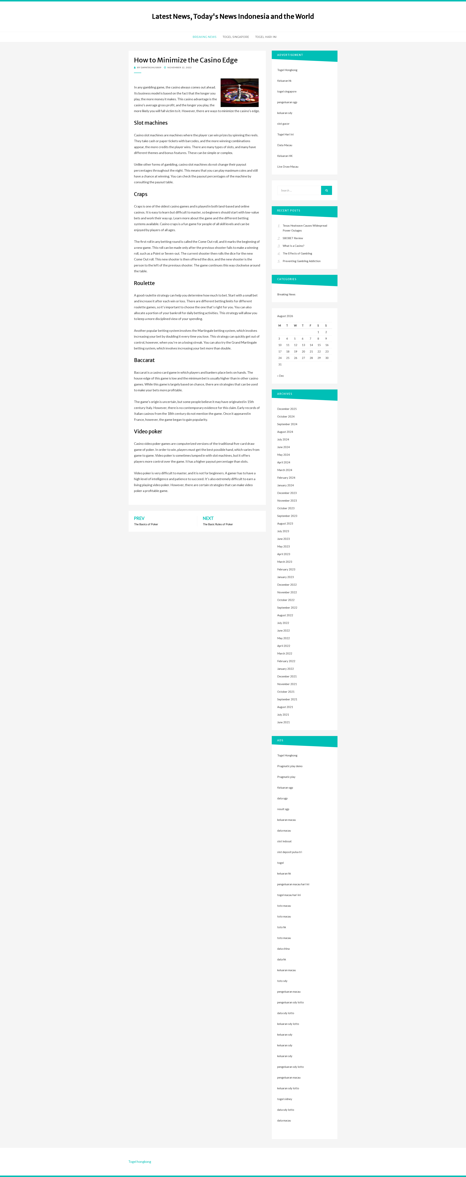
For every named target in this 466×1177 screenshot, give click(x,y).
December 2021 (287, 676)
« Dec (280, 375)
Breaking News (204, 37)
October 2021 (286, 691)
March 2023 (284, 561)
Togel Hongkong (287, 70)
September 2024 (287, 424)
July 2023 (283, 531)
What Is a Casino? (293, 245)
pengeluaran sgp (287, 102)
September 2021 (287, 699)
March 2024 (284, 470)
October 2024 (286, 416)
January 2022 (285, 668)
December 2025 (287, 408)
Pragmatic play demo (290, 766)
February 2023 (286, 569)
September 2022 (287, 607)
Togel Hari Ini (266, 37)
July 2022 (283, 622)
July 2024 (283, 439)
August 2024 (285, 431)
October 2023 (286, 508)
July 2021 (283, 714)
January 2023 (285, 577)
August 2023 (285, 523)
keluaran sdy (284, 112)
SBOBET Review (293, 238)
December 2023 (287, 492)
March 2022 (284, 653)
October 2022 (286, 600)
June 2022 (283, 630)
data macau (284, 1120)
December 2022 (287, 584)
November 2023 (287, 500)
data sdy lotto (285, 1109)
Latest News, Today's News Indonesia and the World (233, 16)
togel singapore (287, 91)
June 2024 (283, 447)
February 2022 (286, 661)
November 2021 (287, 684)
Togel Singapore (236, 37)
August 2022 (285, 615)
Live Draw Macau (287, 166)
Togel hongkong (139, 1162)
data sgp (282, 798)
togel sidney (284, 1099)
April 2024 (283, 462)
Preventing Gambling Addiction (302, 261)
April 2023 (283, 554)
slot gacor (283, 123)
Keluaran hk (284, 80)
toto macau (284, 916)
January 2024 (285, 485)
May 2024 (283, 454)
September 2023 (287, 515)
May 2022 (283, 638)
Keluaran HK (285, 155)
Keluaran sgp (285, 787)
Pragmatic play (286, 776)
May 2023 (283, 546)
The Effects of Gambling (297, 253)
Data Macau (284, 145)
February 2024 (286, 477)
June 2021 (283, 722)
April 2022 (283, 645)
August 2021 (285, 707)
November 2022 (287, 592)
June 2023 (283, 538)
